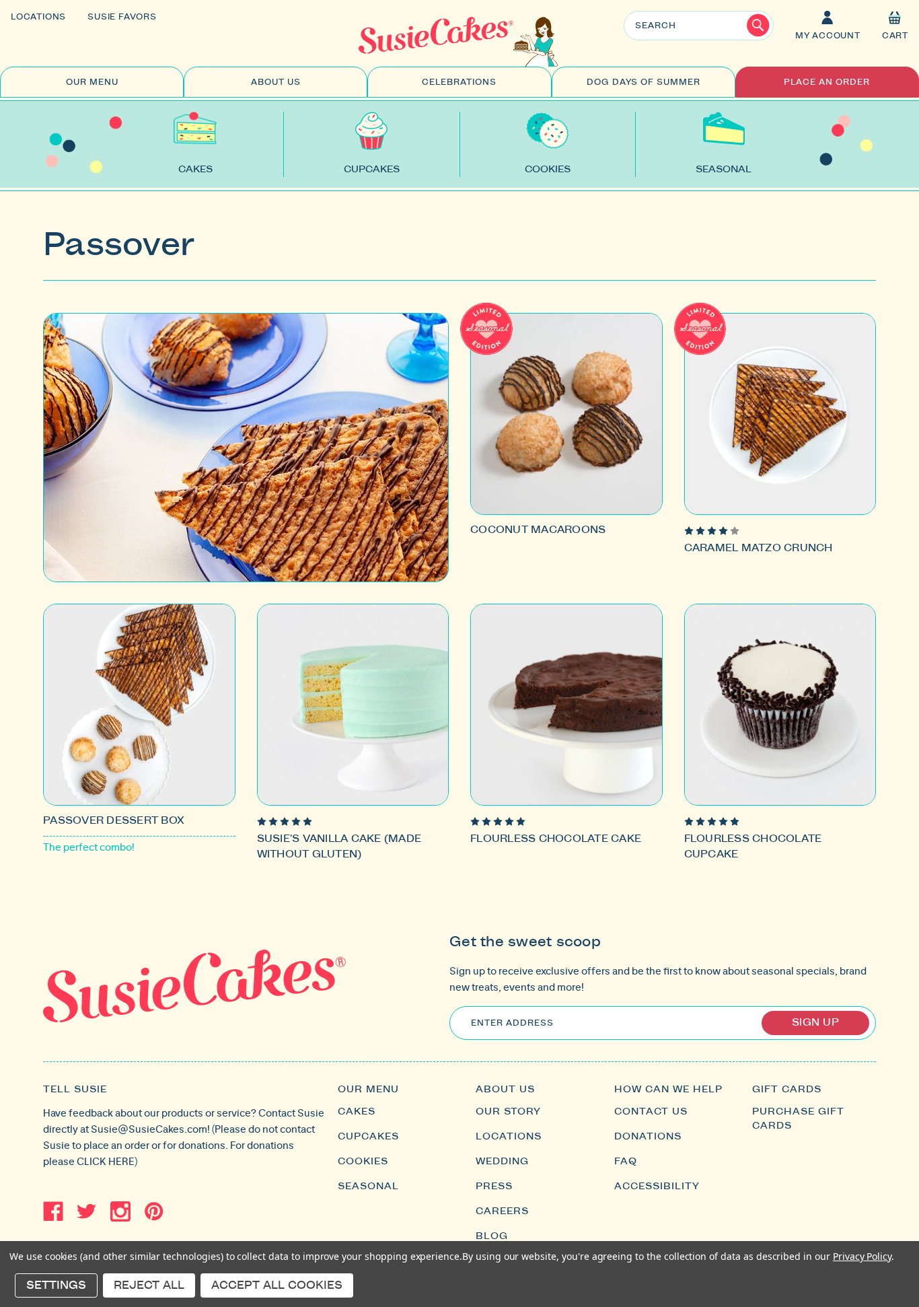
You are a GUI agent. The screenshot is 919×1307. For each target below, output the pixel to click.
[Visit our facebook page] (53, 1211)
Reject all (149, 1285)
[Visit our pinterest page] (154, 1211)
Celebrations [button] (459, 82)
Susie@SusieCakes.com (149, 1129)
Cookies (363, 1161)
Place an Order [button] (827, 82)
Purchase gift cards (798, 1119)
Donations (648, 1136)
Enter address (512, 1023)
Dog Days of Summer (643, 82)
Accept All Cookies (276, 1285)
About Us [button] (276, 82)
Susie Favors (122, 17)
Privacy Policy (862, 1256)
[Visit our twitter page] (87, 1211)
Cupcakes (368, 1136)
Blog (492, 1236)
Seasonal (368, 1186)
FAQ (625, 1161)
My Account (827, 36)
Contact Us (651, 1112)
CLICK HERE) (107, 1161)
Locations (38, 17)
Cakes (356, 1112)
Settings (56, 1285)
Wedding (502, 1161)
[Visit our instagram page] (120, 1211)
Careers (502, 1211)
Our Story (508, 1112)
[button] (895, 26)
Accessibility (657, 1186)
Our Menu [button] (92, 82)
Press (494, 1186)
